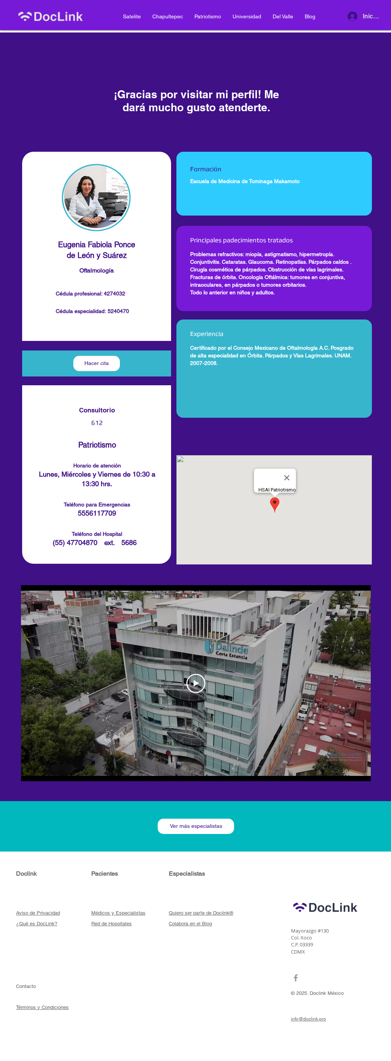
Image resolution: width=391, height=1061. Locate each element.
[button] (96, 363)
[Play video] (195, 683)
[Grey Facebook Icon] (296, 978)
